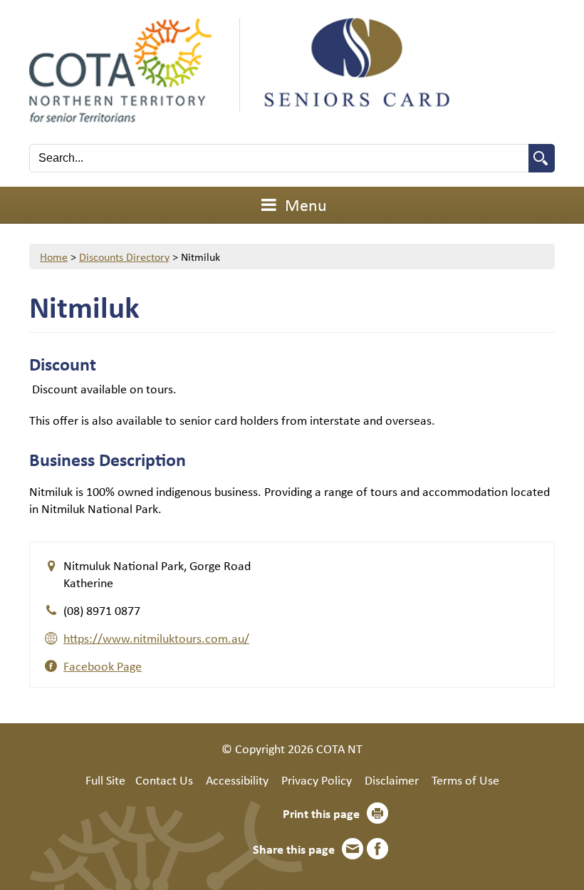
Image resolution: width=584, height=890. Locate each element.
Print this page (321, 813)
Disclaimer (392, 779)
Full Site (105, 779)
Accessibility (237, 779)
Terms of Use (465, 779)
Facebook (377, 848)
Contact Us (164, 779)
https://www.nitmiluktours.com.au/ (156, 637)
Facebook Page (102, 665)
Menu (304, 204)
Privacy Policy (316, 779)
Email (352, 848)
